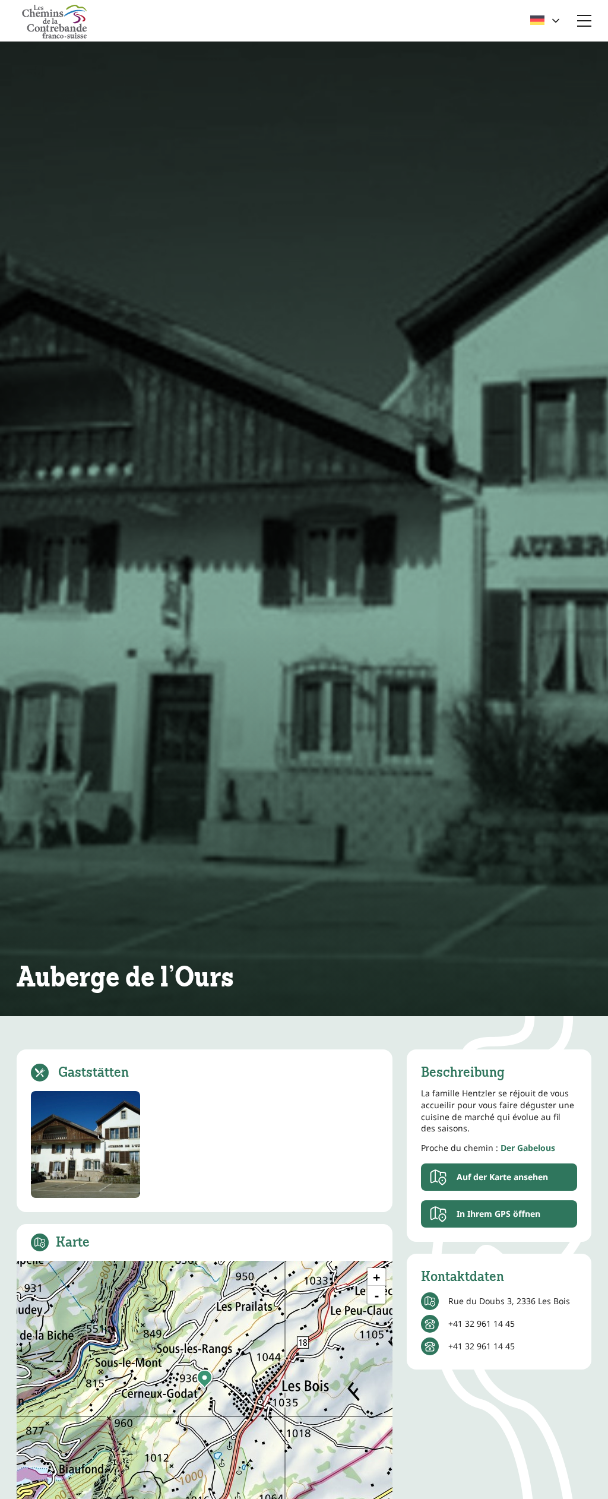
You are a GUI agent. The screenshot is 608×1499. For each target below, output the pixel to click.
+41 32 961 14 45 (481, 1323)
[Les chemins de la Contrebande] (55, 20)
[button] (204, 1379)
